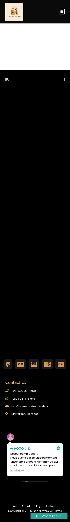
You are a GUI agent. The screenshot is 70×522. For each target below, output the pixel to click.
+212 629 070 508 (23, 391)
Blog (37, 506)
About (26, 506)
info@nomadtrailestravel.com (30, 406)
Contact (50, 506)
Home (13, 506)
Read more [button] (17, 470)
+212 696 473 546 (23, 399)
